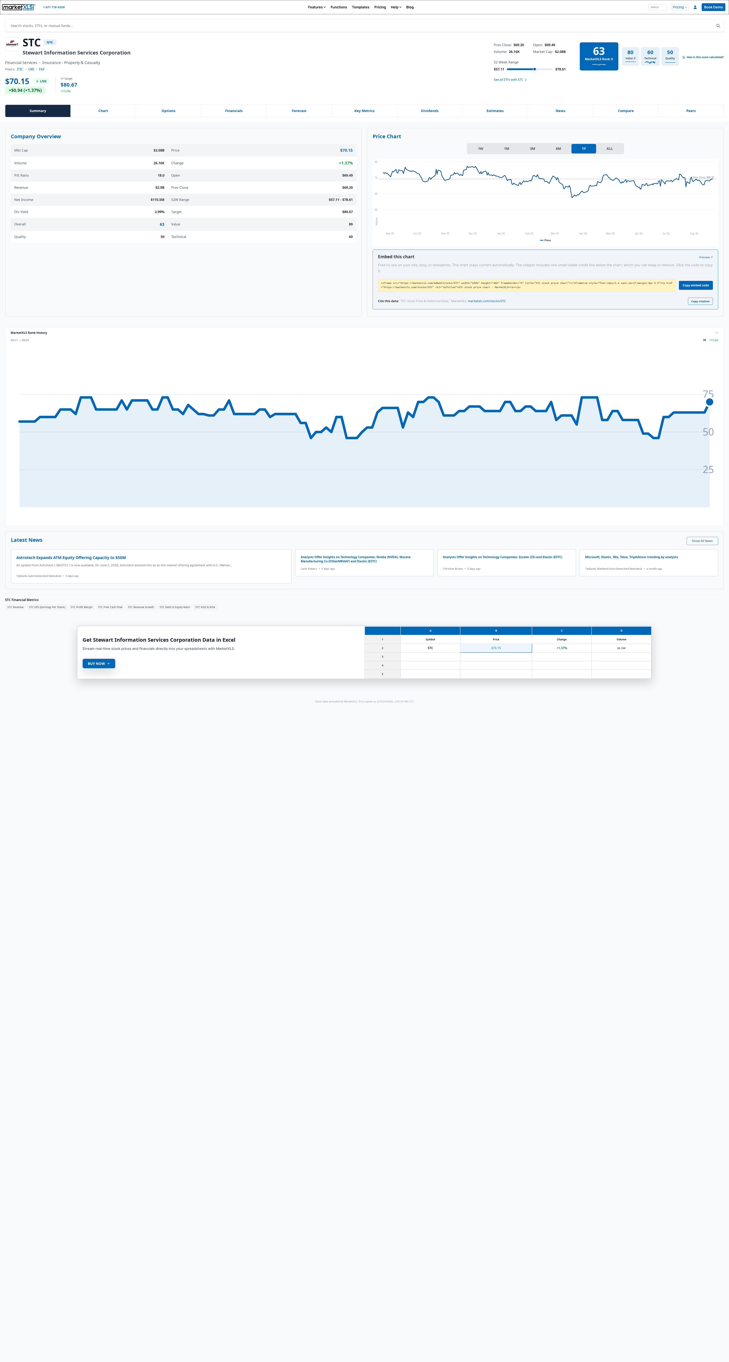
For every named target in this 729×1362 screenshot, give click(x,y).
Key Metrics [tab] (364, 110)
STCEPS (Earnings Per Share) (47, 607)
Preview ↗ (706, 257)
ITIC (20, 69)
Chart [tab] (103, 110)
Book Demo (713, 7)
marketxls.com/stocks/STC (487, 301)
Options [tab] (168, 110)
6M (558, 148)
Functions (339, 7)
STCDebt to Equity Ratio (175, 607)
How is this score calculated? (705, 57)
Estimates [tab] (495, 110)
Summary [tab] (38, 110)
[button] (317, 7)
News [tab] (560, 110)
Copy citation (700, 301)
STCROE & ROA (205, 607)
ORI (31, 69)
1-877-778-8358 (54, 7)
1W (480, 148)
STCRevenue (15, 607)
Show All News (702, 541)
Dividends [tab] (430, 110)
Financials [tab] (234, 110)
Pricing (380, 7)
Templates (360, 7)
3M (532, 148)
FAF (42, 69)
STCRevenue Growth (141, 607)
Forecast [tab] (299, 110)
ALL (610, 148)
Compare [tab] (626, 110)
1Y (584, 148)
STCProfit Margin (81, 607)
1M (506, 148)
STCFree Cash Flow (110, 607)
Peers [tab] (691, 110)
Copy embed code (696, 285)
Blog (410, 7)
